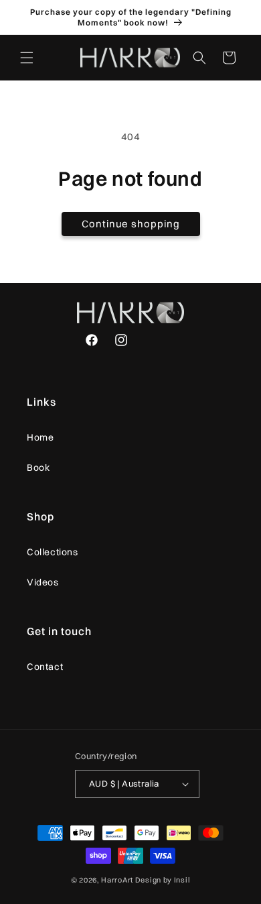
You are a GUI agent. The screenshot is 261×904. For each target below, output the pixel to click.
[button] (26, 57)
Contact (45, 667)
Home (40, 437)
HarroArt (117, 880)
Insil (182, 880)
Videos (43, 582)
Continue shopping (131, 223)
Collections (52, 552)
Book (38, 467)
